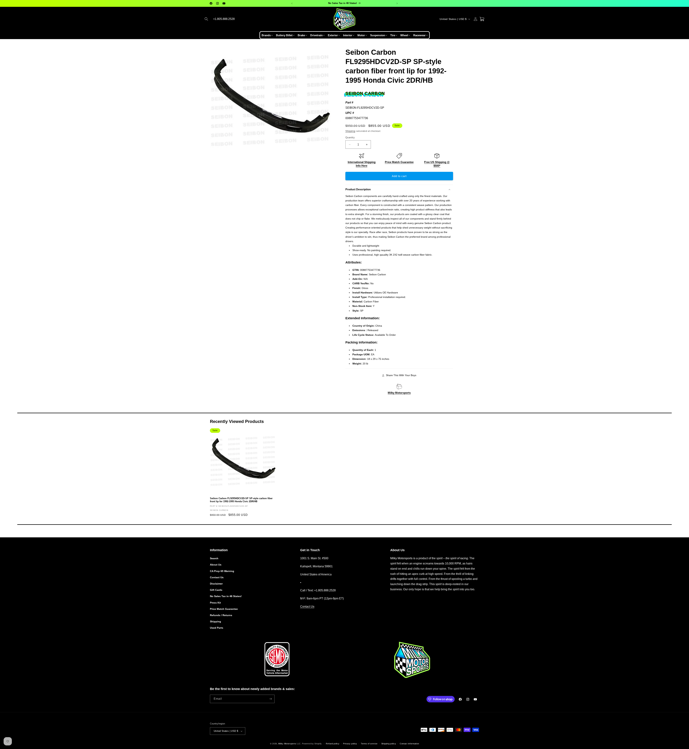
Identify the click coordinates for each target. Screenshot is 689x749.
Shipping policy (388, 744)
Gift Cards (216, 589)
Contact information (409, 744)
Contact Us (217, 577)
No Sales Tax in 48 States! (226, 596)
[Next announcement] (397, 3)
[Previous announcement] (292, 3)
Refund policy (332, 744)
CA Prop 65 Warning (222, 571)
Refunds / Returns (221, 615)
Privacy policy (350, 744)
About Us (215, 564)
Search (214, 558)
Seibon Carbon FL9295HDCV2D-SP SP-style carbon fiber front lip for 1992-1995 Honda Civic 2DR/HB (241, 500)
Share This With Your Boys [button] (401, 375)
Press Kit (215, 602)
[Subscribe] (270, 699)
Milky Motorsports (399, 392)
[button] (206, 19)
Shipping (350, 131)
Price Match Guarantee (399, 162)
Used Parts (216, 627)
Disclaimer (216, 583)
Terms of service (369, 744)
